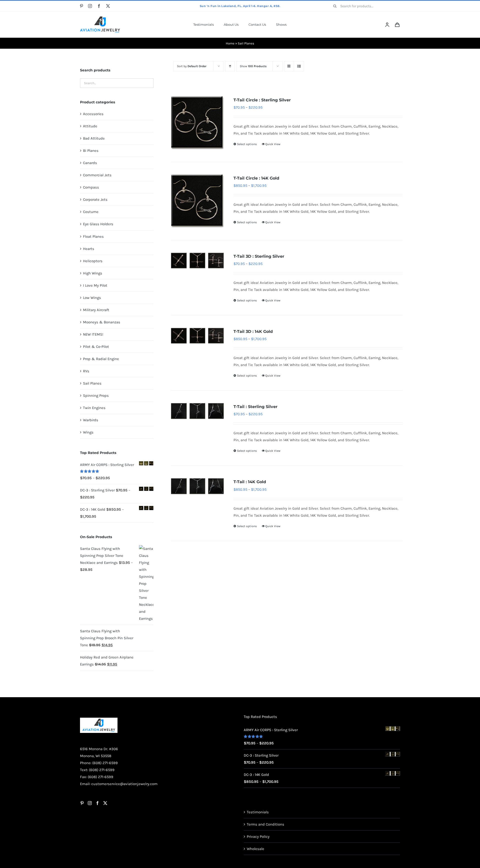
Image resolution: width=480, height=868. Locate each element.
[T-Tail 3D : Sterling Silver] (197, 261)
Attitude (90, 126)
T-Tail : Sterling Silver (256, 406)
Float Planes (93, 236)
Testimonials (258, 836)
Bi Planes (90, 150)
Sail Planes (92, 383)
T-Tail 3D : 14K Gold (253, 331)
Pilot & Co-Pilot (96, 346)
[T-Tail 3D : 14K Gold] (197, 336)
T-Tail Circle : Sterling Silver (262, 100)
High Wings (92, 273)
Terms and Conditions (265, 849)
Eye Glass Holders (98, 224)
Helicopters (92, 261)
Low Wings (92, 297)
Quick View (272, 144)
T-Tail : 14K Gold (250, 481)
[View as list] (299, 66)
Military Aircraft (96, 310)
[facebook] (99, 6)
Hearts (88, 248)
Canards (90, 163)
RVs (86, 371)
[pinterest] (81, 6)
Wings (88, 432)
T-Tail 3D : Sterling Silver (259, 256)
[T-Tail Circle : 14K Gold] (197, 201)
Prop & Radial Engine (101, 359)
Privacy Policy (258, 861)
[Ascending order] (230, 66)
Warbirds (90, 420)
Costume (90, 212)
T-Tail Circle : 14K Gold (256, 178)
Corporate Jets (95, 199)
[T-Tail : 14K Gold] (197, 486)
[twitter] (108, 6)
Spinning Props (96, 395)
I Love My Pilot (95, 285)
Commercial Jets (97, 175)
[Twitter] (105, 828)
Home (230, 43)
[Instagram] (90, 828)
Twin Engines (94, 408)
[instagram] (90, 6)
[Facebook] (98, 828)
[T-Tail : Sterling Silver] (197, 411)
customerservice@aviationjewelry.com (124, 808)
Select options (247, 144)
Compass (91, 187)
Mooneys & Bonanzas (101, 322)
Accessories (93, 114)
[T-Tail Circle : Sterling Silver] (197, 122)
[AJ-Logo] (100, 18)
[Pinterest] (82, 828)
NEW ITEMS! (93, 334)
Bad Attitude (94, 138)
